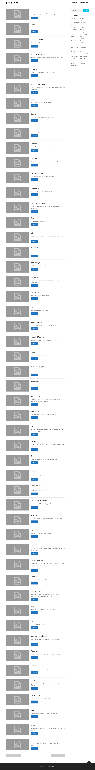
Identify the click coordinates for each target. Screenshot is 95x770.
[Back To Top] (88, 763)
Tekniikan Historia (37, 173)
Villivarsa (34, 725)
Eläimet (81, 25)
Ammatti (73, 18)
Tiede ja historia (75, 56)
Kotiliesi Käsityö (36, 322)
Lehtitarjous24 (13, 2)
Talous (81, 51)
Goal (32, 218)
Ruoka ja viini (74, 45)
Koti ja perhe (74, 29)
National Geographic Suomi (41, 54)
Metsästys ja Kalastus (39, 636)
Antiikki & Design (37, 560)
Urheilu (72, 60)
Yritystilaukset (74, 65)
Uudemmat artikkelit (57, 755)
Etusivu (74, 2)
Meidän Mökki (36, 591)
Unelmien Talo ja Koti (38, 486)
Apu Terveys (35, 263)
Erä (32, 426)
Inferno (33, 441)
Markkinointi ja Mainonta (40, 84)
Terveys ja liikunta (84, 53)
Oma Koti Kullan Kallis (39, 500)
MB (32, 233)
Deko (33, 307)
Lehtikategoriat (83, 34)
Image (33, 530)
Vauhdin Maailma (37, 337)
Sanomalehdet (74, 47)
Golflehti (34, 69)
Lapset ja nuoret (84, 32)
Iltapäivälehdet (83, 27)
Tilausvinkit (82, 58)
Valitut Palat (35, 396)
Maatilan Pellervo (37, 39)
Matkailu (73, 36)
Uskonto (82, 60)
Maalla (33, 666)
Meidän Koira (36, 292)
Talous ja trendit (75, 53)
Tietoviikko (35, 277)
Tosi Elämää (35, 695)
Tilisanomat (35, 188)
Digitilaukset (83, 22)
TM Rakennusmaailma (39, 203)
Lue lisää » (34, 18)
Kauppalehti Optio (37, 367)
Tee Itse (34, 471)
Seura (33, 10)
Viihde (72, 63)
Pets (32, 740)
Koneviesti (34, 248)
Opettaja (34, 144)
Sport (33, 681)
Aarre (33, 352)
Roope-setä (35, 411)
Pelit (32, 545)
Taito (33, 25)
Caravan (34, 114)
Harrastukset (74, 27)
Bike (32, 621)
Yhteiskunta (82, 63)
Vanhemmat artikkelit (14, 755)
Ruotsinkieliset (83, 45)
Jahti (32, 99)
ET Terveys (35, 515)
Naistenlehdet (74, 41)
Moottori (34, 158)
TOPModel (34, 129)
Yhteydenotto (84, 2)
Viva (32, 606)
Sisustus (73, 51)
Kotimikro (34, 576)
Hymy (33, 710)
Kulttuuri (82, 29)
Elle (32, 456)
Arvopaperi (35, 381)
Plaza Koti (34, 651)
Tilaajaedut (73, 58)
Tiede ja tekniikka (84, 56)
